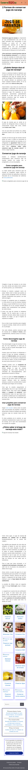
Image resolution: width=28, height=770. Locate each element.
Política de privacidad (14, 764)
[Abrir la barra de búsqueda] (22, 3)
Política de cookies (11, 762)
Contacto (19, 762)
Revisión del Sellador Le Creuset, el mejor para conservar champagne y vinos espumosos (14, 723)
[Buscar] (22, 704)
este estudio (9, 408)
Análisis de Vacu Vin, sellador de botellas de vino (14, 730)
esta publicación (8, 177)
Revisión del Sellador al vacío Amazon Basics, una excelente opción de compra (14, 714)
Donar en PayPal (14, 753)
